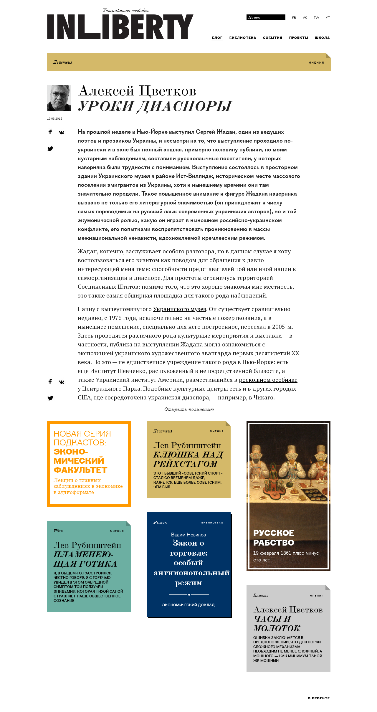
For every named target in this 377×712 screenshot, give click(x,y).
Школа (322, 38)
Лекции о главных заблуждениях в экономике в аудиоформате (88, 486)
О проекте (319, 698)
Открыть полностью (189, 409)
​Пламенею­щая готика (86, 559)
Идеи (58, 531)
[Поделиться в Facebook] (50, 132)
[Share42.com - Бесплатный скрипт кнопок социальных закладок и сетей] (61, 148)
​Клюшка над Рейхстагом (188, 459)
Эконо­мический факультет (81, 461)
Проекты (298, 38)
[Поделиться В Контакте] (61, 132)
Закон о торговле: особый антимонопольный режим (189, 562)
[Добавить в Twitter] (50, 148)
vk (305, 18)
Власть (260, 596)
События (272, 38)
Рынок (160, 523)
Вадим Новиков (188, 535)
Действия (63, 62)
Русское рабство (273, 537)
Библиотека (242, 38)
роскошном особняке (268, 380)
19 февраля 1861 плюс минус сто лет (286, 556)
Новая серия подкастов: (82, 438)
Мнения (316, 63)
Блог (217, 38)
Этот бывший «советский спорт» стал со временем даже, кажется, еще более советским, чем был (188, 480)
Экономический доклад (188, 605)
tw (316, 18)
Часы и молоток (276, 623)
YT (328, 18)
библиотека (212, 522)
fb (294, 18)
